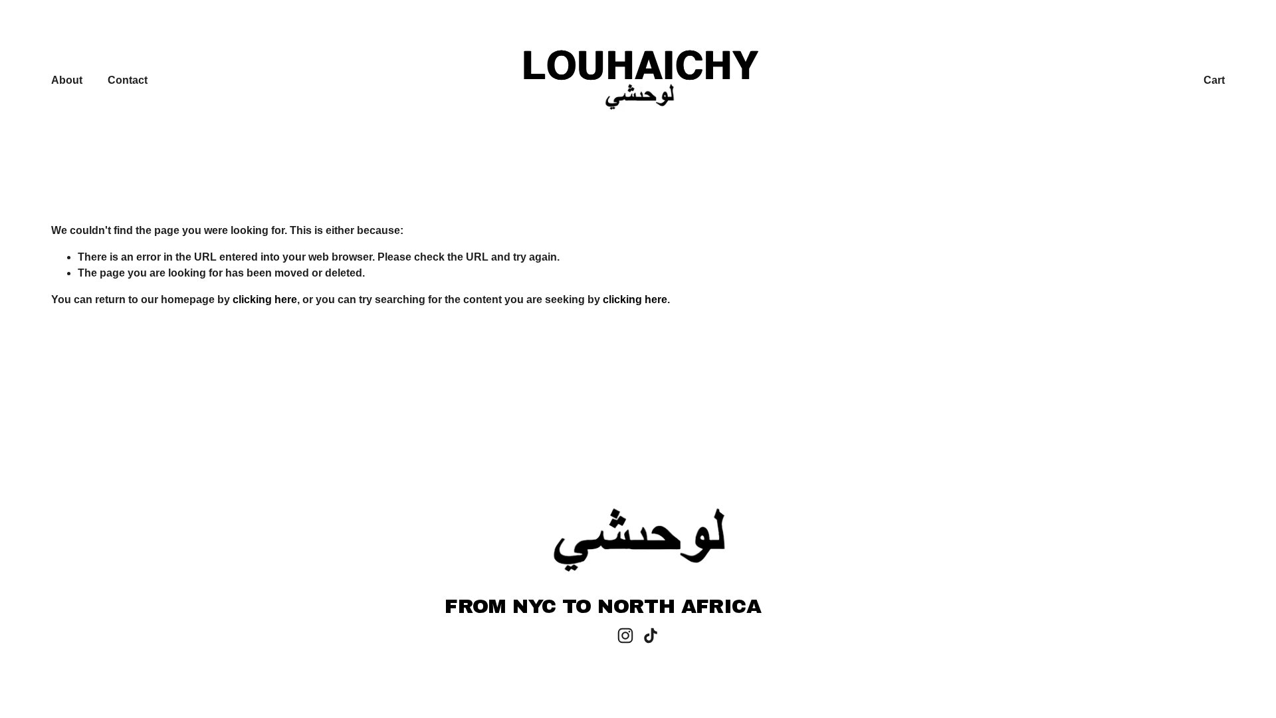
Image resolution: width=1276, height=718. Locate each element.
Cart (1214, 80)
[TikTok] (651, 636)
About (66, 80)
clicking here (265, 299)
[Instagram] (625, 636)
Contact (128, 80)
